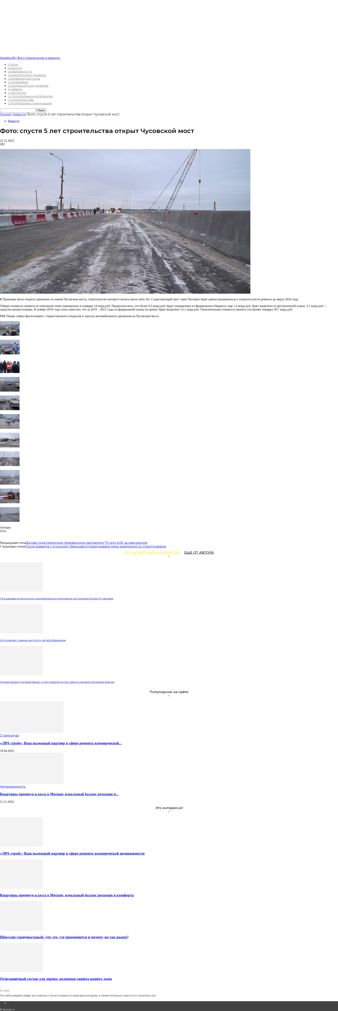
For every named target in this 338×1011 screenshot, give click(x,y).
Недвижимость (20, 71)
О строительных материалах (30, 96)
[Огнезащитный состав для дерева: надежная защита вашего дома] (21, 971)
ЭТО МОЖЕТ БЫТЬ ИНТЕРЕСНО (152, 553)
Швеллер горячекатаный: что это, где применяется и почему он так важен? (64, 937)
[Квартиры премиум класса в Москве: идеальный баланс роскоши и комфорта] (31, 783)
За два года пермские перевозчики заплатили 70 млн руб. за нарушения (86, 543)
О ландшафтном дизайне (28, 85)
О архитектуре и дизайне (27, 75)
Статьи (13, 64)
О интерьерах (18, 82)
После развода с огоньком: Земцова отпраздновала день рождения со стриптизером (95, 546)
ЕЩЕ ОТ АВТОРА (199, 553)
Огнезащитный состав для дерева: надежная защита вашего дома (56, 979)
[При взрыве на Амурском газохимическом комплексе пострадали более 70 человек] (21, 590)
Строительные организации (30, 103)
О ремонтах (17, 92)
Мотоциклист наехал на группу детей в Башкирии (33, 640)
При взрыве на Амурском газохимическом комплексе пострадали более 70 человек (56, 598)
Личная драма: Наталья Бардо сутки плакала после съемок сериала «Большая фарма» (57, 681)
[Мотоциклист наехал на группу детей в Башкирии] (21, 632)
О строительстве (21, 99)
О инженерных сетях (24, 78)
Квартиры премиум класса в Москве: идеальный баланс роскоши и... (59, 794)
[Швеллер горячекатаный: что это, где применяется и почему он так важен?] (21, 929)
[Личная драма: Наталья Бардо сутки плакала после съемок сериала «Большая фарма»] (21, 674)
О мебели (15, 89)
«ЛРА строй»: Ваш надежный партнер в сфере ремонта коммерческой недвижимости (72, 853)
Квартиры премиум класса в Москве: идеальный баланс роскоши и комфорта (67, 895)
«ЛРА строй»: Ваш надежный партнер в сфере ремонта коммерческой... (61, 743)
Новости (15, 68)
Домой (6, 114)
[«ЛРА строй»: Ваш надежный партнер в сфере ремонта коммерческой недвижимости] (31, 731)
